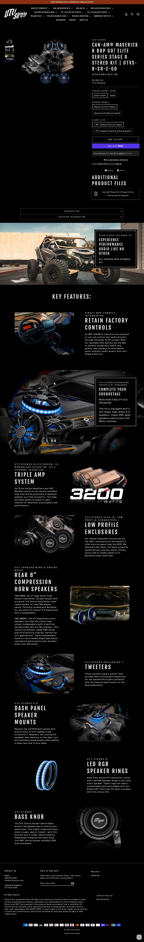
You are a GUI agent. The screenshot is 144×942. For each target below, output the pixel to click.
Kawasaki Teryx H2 (103, 16)
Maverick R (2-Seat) (104, 106)
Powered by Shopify (72, 933)
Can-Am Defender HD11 (101, 8)
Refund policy (103, 899)
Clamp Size (99, 120)
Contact (72, 20)
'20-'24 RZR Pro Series (97, 12)
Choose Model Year (104, 91)
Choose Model (100, 102)
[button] (9, 42)
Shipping (95, 875)
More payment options (116, 159)
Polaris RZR (36, 16)
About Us (84, 20)
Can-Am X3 (81, 8)
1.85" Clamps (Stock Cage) (108, 124)
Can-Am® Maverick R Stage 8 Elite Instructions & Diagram (118, 193)
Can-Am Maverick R (62, 8)
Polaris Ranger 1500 (57, 16)
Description (72, 211)
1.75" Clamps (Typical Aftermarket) (112, 131)
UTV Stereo (99, 40)
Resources (61, 20)
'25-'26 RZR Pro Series (71, 12)
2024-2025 (100, 95)
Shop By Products (39, 8)
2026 (112, 95)
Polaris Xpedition (80, 16)
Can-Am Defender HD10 (44, 12)
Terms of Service (105, 896)
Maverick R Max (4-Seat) (107, 113)
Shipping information (72, 217)
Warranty (95, 872)
